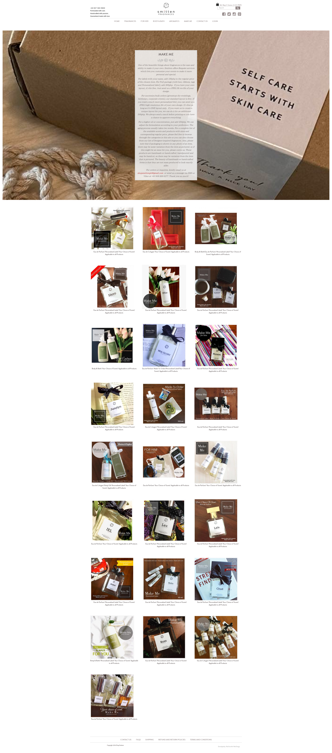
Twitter (229, 14)
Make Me (188, 21)
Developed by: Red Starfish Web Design (229, 746)
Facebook (224, 14)
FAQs (138, 739)
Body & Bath (158, 21)
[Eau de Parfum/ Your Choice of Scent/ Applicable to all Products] (166, 462)
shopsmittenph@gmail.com (150, 173)
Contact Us (202, 21)
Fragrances (129, 21)
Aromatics (173, 21)
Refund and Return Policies (171, 739)
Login (215, 21)
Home (117, 21)
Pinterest (240, 14)
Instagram (235, 14)
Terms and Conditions (201, 739)
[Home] (166, 10)
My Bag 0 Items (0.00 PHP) (231, 5)
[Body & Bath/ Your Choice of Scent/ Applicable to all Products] (114, 345)
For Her (144, 21)
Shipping (149, 739)
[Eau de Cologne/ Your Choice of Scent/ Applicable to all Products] (166, 228)
